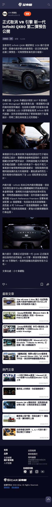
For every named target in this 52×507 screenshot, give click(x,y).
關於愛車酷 (9, 460)
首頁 (6, 450)
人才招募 (8, 463)
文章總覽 (8, 458)
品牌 (6, 454)
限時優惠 (32, 457)
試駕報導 (32, 450)
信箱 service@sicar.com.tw (37, 464)
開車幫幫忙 (33, 454)
